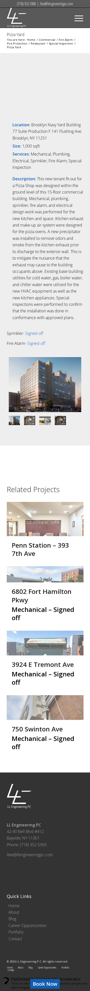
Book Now (45, 983)
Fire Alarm (66, 40)
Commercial (47, 40)
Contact (15, 938)
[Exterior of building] (45, 384)
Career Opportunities (27, 925)
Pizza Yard (15, 34)
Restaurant (38, 43)
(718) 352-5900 (26, 4)
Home (31, 40)
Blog (12, 918)
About (13, 912)
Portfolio (16, 932)
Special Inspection (61, 43)
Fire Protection (17, 43)
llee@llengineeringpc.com (56, 4)
